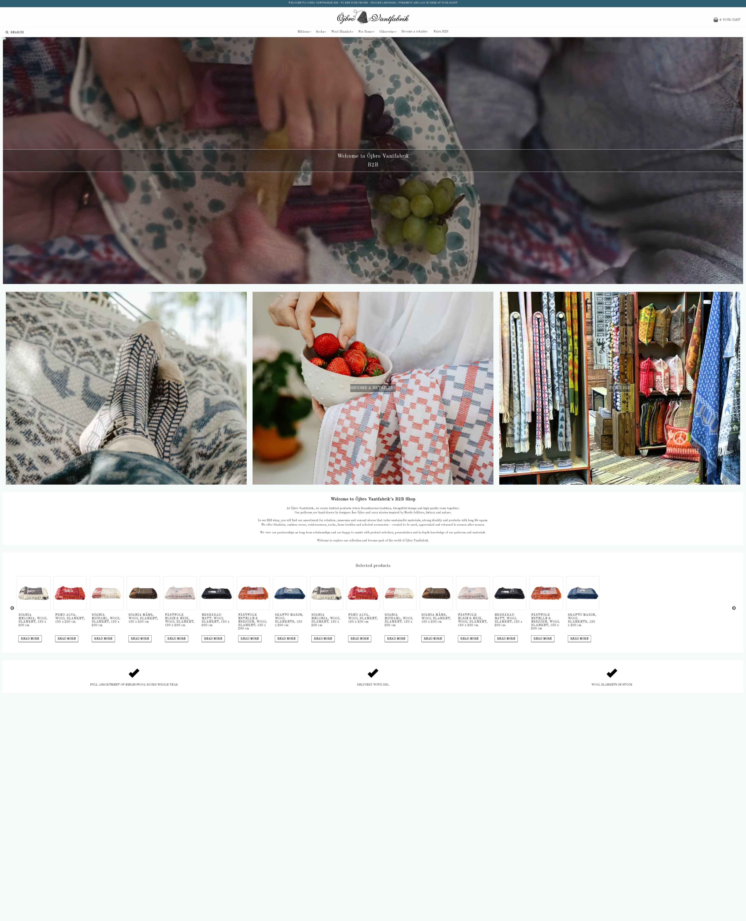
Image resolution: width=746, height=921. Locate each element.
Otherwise (387, 31)
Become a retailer (414, 31)
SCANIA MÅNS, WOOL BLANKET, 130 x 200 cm (143, 618)
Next (733, 608)
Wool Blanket (341, 31)
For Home (365, 31)
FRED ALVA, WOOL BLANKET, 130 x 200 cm (70, 618)
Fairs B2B (440, 31)
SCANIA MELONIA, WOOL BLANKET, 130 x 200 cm (32, 620)
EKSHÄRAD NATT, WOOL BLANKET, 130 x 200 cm (215, 620)
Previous (12, 608)
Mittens (303, 31)
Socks (320, 31)
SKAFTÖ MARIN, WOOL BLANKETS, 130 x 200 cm (289, 620)
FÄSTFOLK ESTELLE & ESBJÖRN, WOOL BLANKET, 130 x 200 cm (252, 621)
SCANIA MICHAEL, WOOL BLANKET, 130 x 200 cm (106, 620)
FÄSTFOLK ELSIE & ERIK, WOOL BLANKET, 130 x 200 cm (180, 620)
